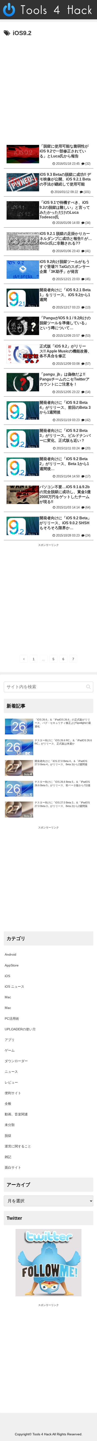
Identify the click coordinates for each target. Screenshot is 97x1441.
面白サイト (13, 1167)
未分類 (10, 1125)
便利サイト (13, 1093)
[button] (88, 686)
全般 (8, 1103)
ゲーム (10, 1050)
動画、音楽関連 (16, 1114)
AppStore (12, 965)
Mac (8, 997)
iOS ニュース (14, 986)
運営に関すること (18, 1146)
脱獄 (8, 1136)
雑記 (8, 1157)
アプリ (10, 1040)
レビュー (11, 1082)
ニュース (11, 1071)
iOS (7, 976)
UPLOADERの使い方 (20, 1029)
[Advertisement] (48, 89)
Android (10, 954)
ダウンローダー (16, 1061)
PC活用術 (12, 1018)
